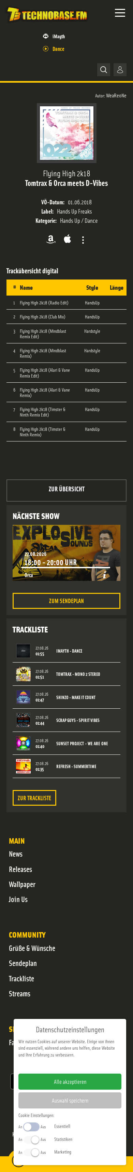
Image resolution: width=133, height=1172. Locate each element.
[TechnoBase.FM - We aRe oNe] (46, 24)
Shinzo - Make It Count (75, 697)
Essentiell (62, 1126)
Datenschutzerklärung (81, 1065)
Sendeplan (23, 962)
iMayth (59, 36)
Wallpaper (22, 884)
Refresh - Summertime (76, 766)
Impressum (49, 1065)
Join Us (18, 899)
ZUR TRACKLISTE (34, 798)
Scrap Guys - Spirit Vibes (78, 720)
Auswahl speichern (70, 1100)
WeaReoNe (116, 95)
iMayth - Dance (69, 651)
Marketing (62, 1151)
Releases (20, 868)
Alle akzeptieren (70, 1081)
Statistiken (63, 1139)
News (16, 853)
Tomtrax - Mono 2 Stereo (78, 674)
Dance (58, 48)
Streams (19, 993)
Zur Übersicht (67, 488)
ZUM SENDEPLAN (66, 600)
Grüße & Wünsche (32, 947)
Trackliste (21, 978)
